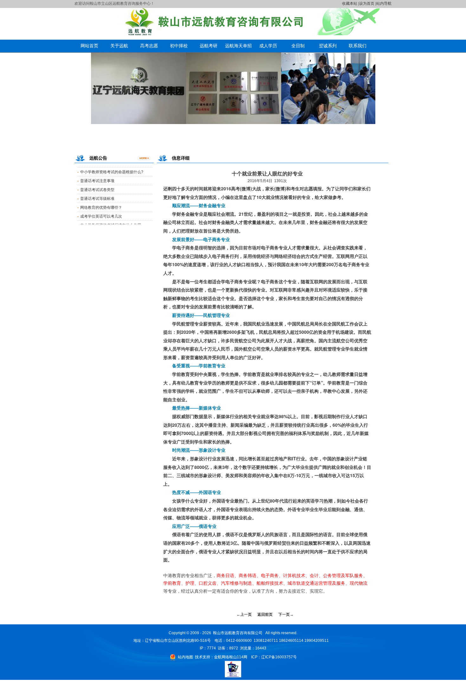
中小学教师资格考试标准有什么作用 (110, 214)
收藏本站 (349, 3)
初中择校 (179, 45)
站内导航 (384, 3)
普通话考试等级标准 (97, 187)
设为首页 (366, 3)
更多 (146, 159)
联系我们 (357, 45)
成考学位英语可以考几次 (101, 205)
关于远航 (119, 45)
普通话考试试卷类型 (97, 178)
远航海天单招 (238, 45)
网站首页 (89, 45)
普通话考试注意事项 (97, 169)
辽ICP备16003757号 (279, 657)
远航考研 (208, 45)
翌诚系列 (328, 45)
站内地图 (185, 657)
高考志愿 (149, 45)
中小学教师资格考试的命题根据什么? (111, 222)
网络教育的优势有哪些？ (101, 196)
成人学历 (268, 45)
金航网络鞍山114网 (230, 657)
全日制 (298, 45)
